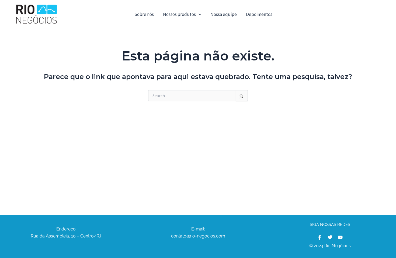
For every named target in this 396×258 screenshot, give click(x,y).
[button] (198, 14)
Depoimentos (259, 14)
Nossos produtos (179, 14)
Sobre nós (144, 14)
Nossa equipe (223, 14)
